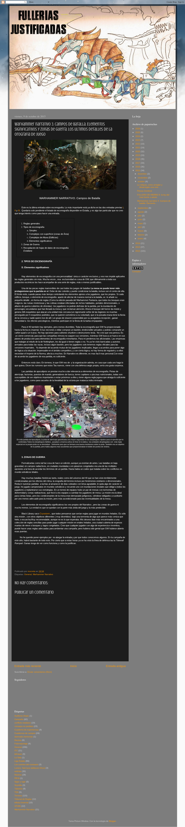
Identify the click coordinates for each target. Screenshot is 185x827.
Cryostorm (45, 513)
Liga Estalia (19, 761)
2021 (138, 148)
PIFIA (17, 778)
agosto (141, 212)
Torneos (18, 796)
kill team (18, 754)
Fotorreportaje (21, 744)
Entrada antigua (116, 666)
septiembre (143, 208)
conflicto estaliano (22, 723)
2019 (138, 155)
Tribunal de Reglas (23, 799)
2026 (138, 129)
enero (141, 238)
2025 (138, 132)
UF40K (17, 806)
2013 (138, 247)
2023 (138, 140)
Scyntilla (18, 785)
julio (140, 216)
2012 (138, 251)
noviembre (143, 178)
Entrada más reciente (27, 666)
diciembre (142, 174)
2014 (138, 243)
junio (140, 219)
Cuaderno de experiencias (26, 730)
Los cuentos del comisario (26, 764)
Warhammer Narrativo (43, 574)
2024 (138, 136)
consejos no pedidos (23, 726)
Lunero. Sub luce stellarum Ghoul (29, 768)
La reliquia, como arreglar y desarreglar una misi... (149, 186)
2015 (138, 170)
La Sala (17, 757)
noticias (17, 771)
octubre (141, 181)
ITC (16, 751)
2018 (138, 159)
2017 (138, 163)
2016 (138, 167)
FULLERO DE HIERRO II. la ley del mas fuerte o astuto (153, 196)
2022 (138, 144)
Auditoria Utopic (21, 716)
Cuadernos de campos (24, 733)
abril (140, 227)
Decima (17, 740)
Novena (18, 775)
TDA (16, 792)
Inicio (73, 666)
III (19, 210)
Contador (136, 272)
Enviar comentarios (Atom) (39, 672)
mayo (140, 223)
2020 (138, 151)
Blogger (112, 821)
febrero (141, 235)
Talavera (18, 789)
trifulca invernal (21, 803)
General (28, 574)
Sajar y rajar (20, 782)
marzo (141, 231)
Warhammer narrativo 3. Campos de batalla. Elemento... (154, 202)
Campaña (18, 719)
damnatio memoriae (23, 737)
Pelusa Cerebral (144, 191)
